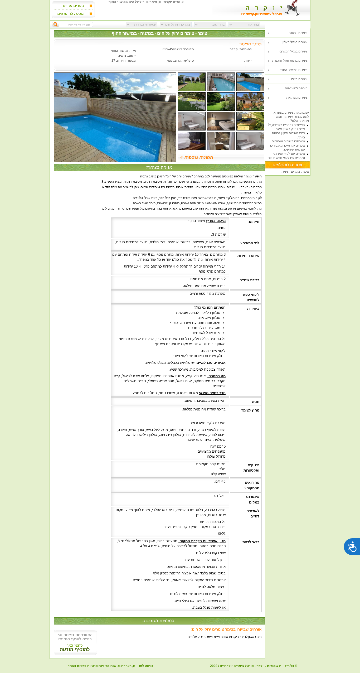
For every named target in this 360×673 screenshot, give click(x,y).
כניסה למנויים (143, 666)
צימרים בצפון (299, 79)
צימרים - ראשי (298, 33)
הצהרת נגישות (121, 666)
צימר (306, 171)
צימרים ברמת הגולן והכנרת (290, 60)
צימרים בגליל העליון (295, 42)
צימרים (295, 171)
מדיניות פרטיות (98, 666)
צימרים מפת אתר (296, 97)
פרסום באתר (77, 666)
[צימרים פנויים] (70, 5)
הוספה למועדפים (296, 88)
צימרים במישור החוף (294, 70)
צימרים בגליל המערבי (293, 51)
